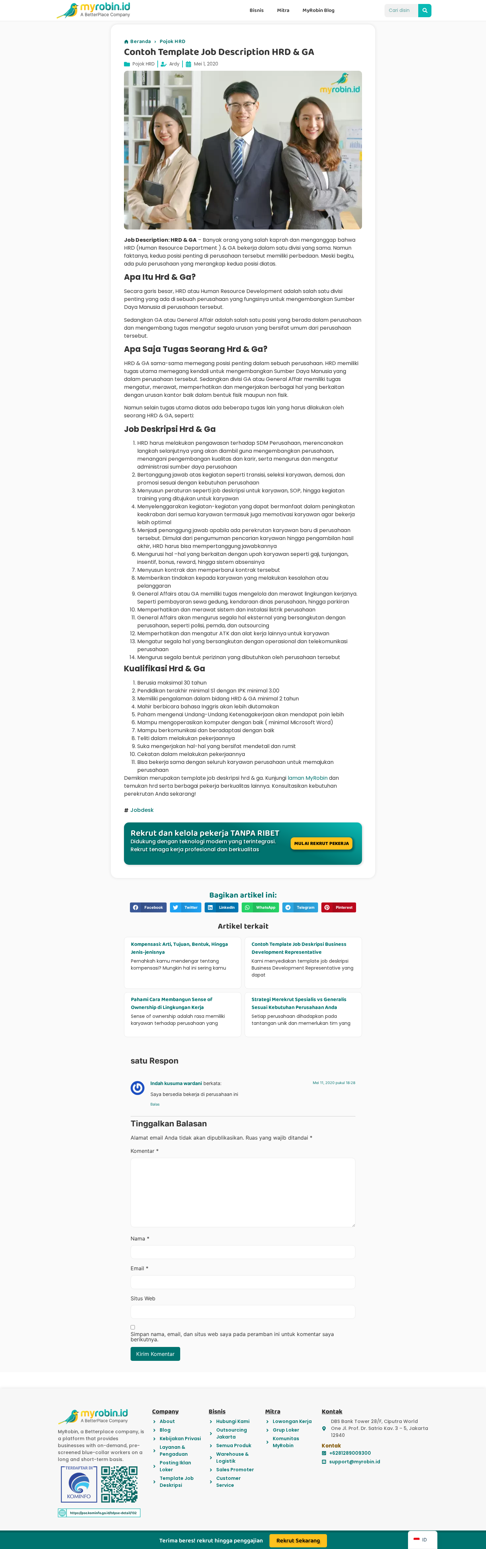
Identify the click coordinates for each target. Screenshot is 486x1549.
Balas (155, 1104)
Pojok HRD (173, 41)
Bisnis (257, 10)
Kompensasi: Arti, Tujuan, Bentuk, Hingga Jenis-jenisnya (179, 948)
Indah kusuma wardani (176, 1083)
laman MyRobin (308, 778)
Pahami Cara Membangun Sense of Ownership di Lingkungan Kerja (172, 1003)
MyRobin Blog (319, 10)
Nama (140, 1238)
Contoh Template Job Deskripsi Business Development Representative (299, 948)
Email (139, 1268)
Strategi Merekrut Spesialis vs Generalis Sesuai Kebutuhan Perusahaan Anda (299, 1003)
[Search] (424, 10)
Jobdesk (142, 810)
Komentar (145, 1150)
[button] (148, 907)
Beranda (140, 41)
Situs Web (143, 1298)
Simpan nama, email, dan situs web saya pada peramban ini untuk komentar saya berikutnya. (232, 1336)
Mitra (283, 10)
